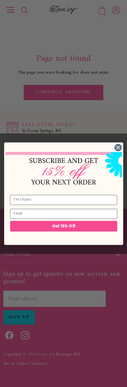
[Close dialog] (118, 147)
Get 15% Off (63, 225)
